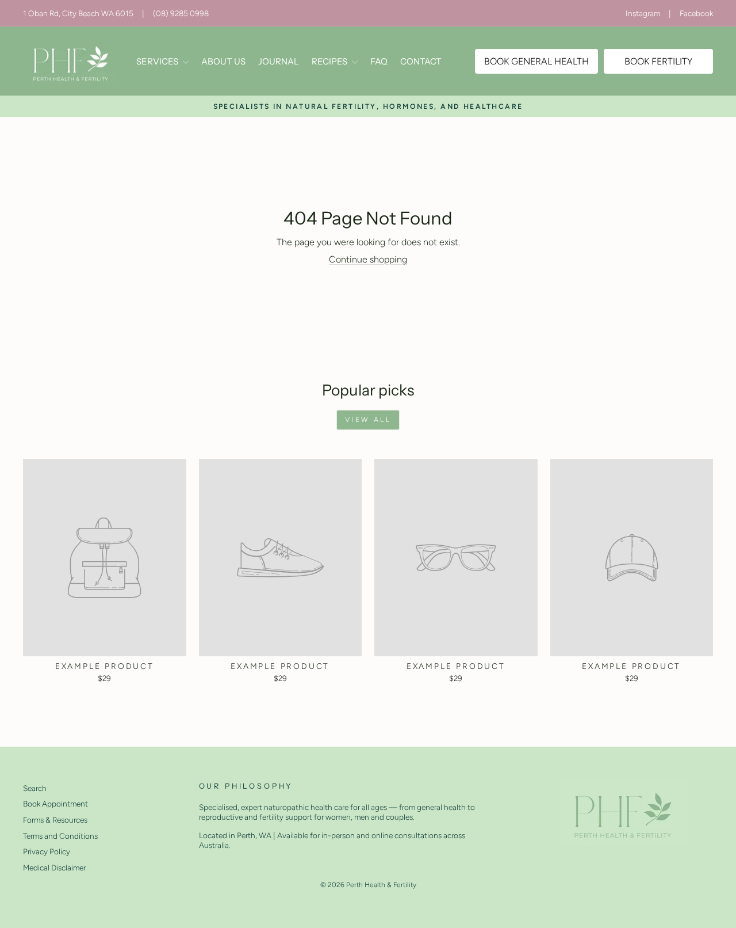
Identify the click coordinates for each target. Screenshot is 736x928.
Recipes (330, 61)
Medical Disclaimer (54, 867)
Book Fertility (658, 61)
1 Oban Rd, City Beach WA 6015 (78, 13)
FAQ (379, 61)
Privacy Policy (46, 851)
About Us (223, 61)
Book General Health (536, 61)
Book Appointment (55, 803)
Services (158, 61)
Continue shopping (368, 259)
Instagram (643, 13)
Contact (421, 61)
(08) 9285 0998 (181, 13)
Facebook (696, 13)
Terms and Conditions (60, 835)
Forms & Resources (55, 819)
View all (368, 420)
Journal (278, 61)
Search (35, 788)
